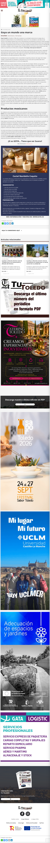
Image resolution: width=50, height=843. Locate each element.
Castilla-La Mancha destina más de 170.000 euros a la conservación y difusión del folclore (12, 262)
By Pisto (42, 823)
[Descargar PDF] (25, 404)
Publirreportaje (18, 35)
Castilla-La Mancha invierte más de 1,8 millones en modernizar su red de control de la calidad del (37, 262)
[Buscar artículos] (48, 11)
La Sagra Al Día (35, 819)
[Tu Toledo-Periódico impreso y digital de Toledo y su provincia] (25, 10)
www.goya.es (29, 143)
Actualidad (4, 35)
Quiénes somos (15, 819)
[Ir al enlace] (22, 814)
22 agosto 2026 (6, 273)
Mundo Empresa (11, 35)
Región (7, 258)
